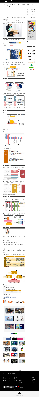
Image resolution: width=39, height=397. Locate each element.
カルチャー (27, 378)
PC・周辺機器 (4, 380)
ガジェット (4, 379)
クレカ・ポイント (15, 379)
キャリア (10, 377)
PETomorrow (34, 382)
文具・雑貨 (20, 379)
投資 (14, 378)
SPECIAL (34, 380)
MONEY (15, 376)
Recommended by (20, 331)
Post (14, 333)
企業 (9, 378)
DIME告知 (33, 377)
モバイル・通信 (4, 378)
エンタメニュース (27, 379)
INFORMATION (34, 376)
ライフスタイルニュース (21, 382)
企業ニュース (34, 379)
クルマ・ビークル (20, 377)
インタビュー (10, 379)
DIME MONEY (15, 377)
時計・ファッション (21, 380)
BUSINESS (10, 376)
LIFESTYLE (21, 376)
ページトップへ (19, 370)
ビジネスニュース (10, 380)
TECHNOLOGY (5, 376)
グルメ (19, 378)
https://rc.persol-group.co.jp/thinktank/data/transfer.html (9, 297)
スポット (26, 377)
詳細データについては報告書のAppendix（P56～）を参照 (10, 108)
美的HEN (33, 383)
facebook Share (12, 333)
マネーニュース (15, 380)
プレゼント (33, 378)
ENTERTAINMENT (28, 376)
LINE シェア (16, 333)
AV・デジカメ (4, 377)
